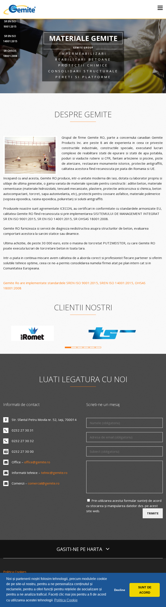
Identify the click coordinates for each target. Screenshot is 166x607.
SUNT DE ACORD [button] (144, 590)
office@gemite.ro (37, 462)
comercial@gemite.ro (43, 483)
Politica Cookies (14, 572)
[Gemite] (19, 13)
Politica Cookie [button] (66, 600)
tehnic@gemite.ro (54, 472)
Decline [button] (119, 590)
